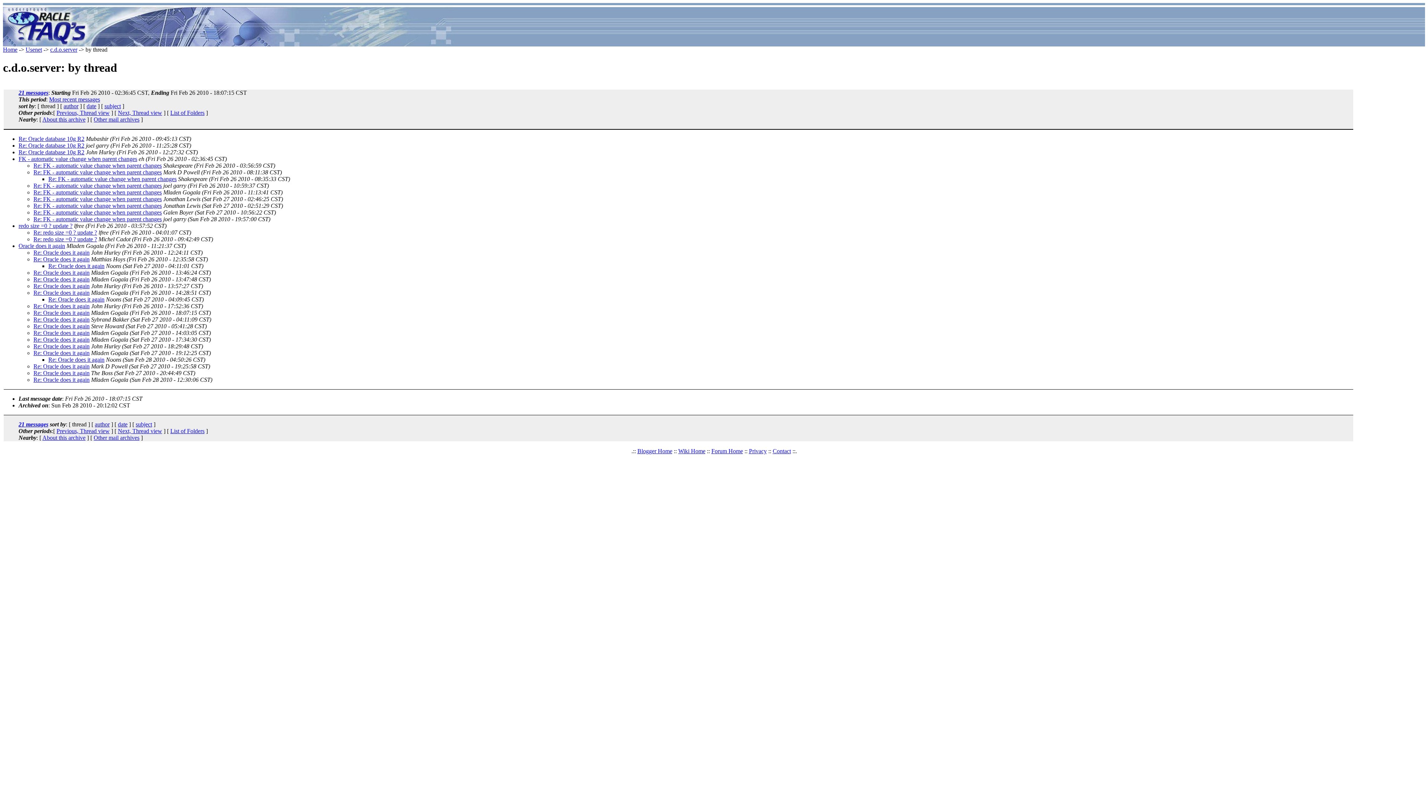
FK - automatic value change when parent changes (78, 159)
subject (112, 106)
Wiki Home (691, 451)
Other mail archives (116, 119)
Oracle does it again (42, 246)
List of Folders (187, 113)
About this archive (64, 119)
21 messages (33, 93)
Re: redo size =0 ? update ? (65, 232)
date (91, 106)
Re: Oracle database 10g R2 (51, 139)
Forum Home (727, 451)
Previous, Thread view (83, 113)
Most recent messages (74, 99)
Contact (782, 451)
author (71, 106)
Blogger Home (654, 451)
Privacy (758, 451)
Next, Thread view (140, 113)
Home (10, 49)
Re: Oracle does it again (61, 252)
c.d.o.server (63, 49)
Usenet (34, 49)
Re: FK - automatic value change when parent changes (97, 165)
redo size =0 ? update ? (46, 226)
